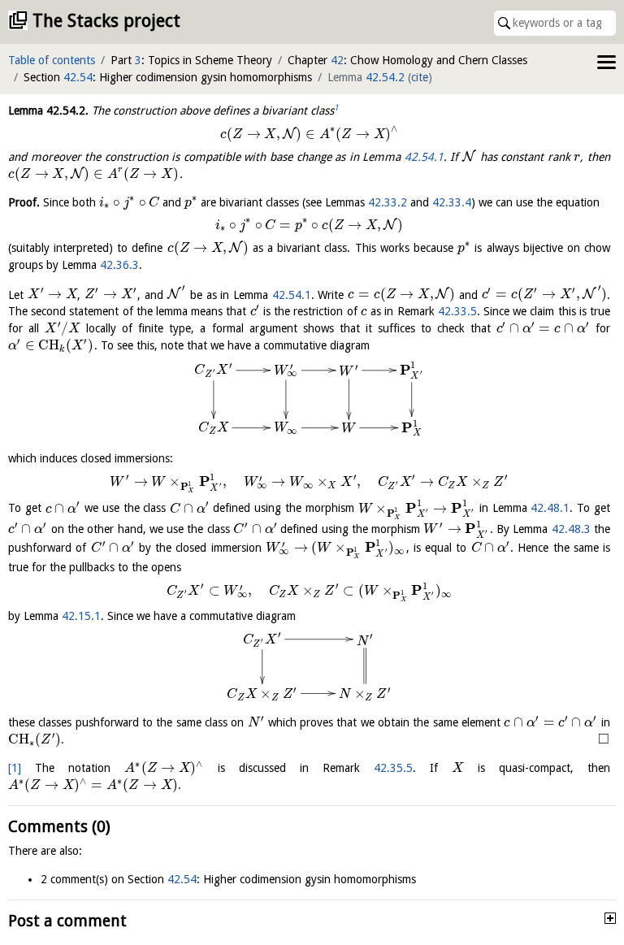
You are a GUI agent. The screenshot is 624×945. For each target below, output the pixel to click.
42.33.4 (451, 202)
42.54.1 (424, 156)
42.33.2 (387, 202)
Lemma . (48, 110)
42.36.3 (119, 264)
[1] (14, 767)
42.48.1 (550, 508)
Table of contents (51, 60)
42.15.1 (81, 615)
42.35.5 (393, 767)
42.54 (78, 77)
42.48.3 (571, 528)
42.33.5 (457, 311)
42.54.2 (385, 77)
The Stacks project (106, 21)
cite (419, 77)
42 (337, 60)
